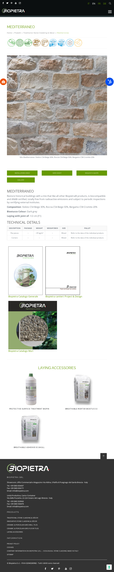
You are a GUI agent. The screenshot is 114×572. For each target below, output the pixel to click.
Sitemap (10, 554)
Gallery (21, 180)
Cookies (10, 547)
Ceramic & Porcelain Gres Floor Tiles (23, 528)
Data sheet (57, 173)
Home (9, 33)
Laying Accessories (15, 532)
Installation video (22, 173)
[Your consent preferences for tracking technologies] (109, 567)
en (93, 3)
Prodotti (17, 33)
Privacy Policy (13, 544)
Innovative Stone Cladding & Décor (22, 521)
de (104, 3)
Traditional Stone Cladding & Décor (39, 33)
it (89, 3)
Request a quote (92, 173)
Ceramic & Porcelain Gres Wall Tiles (22, 525)
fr (99, 3)
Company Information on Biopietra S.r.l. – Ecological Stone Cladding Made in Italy (42, 551)
